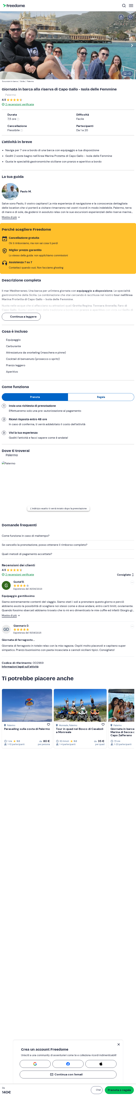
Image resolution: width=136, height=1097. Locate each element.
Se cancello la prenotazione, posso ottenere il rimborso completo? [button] (44, 545)
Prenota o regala (119, 1090)
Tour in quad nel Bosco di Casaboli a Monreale (79, 730)
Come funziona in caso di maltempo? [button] (25, 536)
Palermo (10, 95)
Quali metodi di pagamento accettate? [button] (27, 554)
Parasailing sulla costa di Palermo (27, 729)
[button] (97, 1090)
